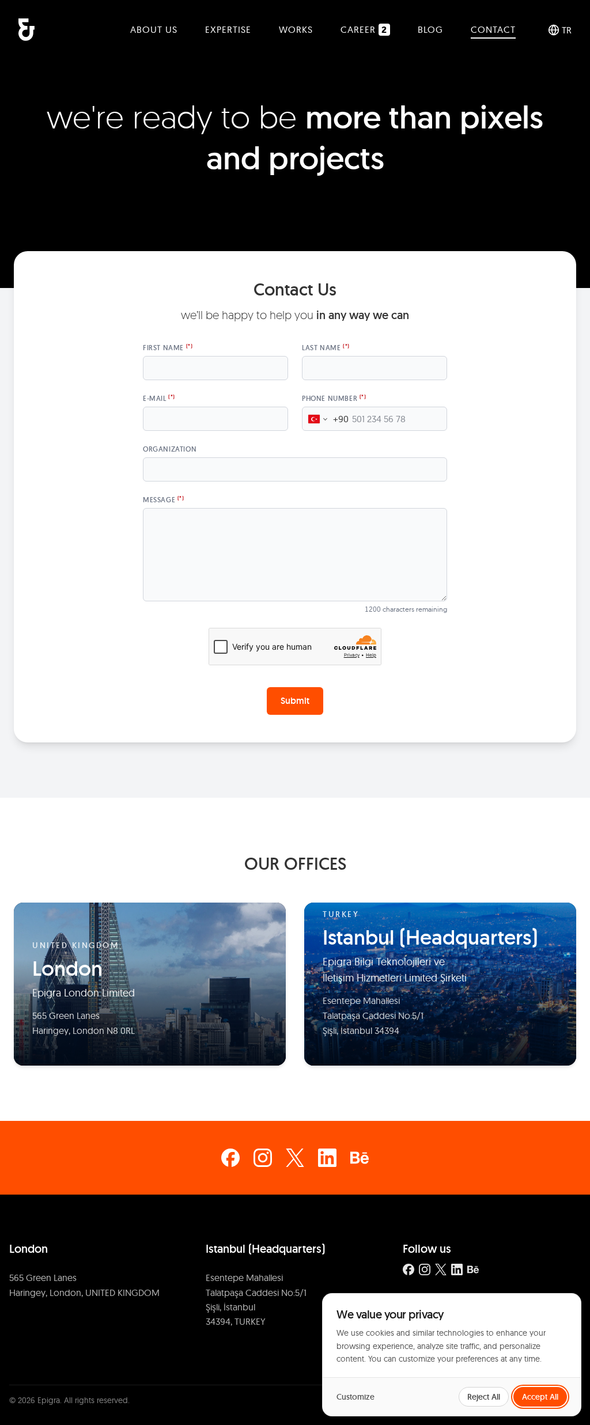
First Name (167, 347)
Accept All (540, 1397)
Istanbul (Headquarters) (265, 1248)
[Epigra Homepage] (26, 29)
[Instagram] (263, 1157)
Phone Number (334, 398)
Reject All (483, 1397)
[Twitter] (295, 1157)
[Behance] (359, 1157)
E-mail (159, 398)
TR (567, 30)
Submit (295, 701)
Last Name (326, 347)
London (28, 1248)
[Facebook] (230, 1157)
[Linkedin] (327, 1157)
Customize (355, 1397)
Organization (169, 449)
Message (163, 499)
